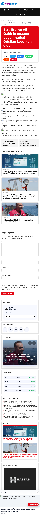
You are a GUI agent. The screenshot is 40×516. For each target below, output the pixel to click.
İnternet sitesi (6, 275)
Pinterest (13, 59)
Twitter (13, 56)
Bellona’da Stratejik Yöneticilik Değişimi (15, 414)
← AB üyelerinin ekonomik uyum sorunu (9, 143)
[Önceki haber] (30, 343)
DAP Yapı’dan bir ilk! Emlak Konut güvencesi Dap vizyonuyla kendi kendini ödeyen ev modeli (18, 416)
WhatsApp (29, 56)
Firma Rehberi (23, 10)
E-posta (5, 268)
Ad (3, 260)
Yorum (4, 242)
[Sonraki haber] (34, 343)
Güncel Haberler (9, 10)
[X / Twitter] (10, 329)
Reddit (6, 59)
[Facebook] (5, 329)
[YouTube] (21, 329)
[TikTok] (26, 329)
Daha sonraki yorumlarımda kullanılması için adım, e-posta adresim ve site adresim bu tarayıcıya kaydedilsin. (19, 287)
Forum (34, 10)
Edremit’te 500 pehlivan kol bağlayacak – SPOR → (28, 143)
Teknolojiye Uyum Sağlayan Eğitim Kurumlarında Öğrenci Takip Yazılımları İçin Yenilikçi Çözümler (18, 402)
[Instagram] (16, 329)
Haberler (4, 20)
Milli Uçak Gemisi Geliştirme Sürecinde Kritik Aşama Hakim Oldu (19, 411)
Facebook (20, 56)
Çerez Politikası (20, 14)
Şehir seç (8, 312)
